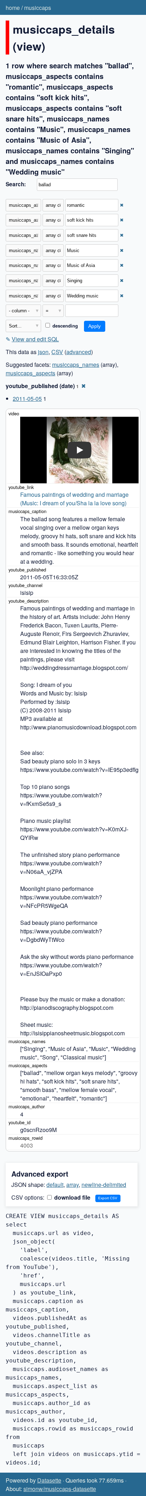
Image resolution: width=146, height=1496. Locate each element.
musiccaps (37, 8)
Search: (16, 184)
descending (64, 326)
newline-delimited (104, 1185)
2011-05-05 (27, 398)
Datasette (49, 1480)
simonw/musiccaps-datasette (59, 1489)
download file (71, 1197)
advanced (78, 352)
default (54, 1185)
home (13, 8)
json (43, 352)
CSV (57, 352)
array (72, 1185)
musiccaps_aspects (30, 373)
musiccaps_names (75, 364)
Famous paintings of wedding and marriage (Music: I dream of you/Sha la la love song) (75, 498)
